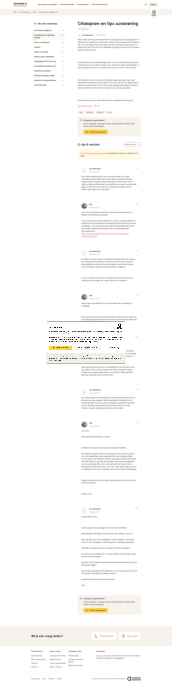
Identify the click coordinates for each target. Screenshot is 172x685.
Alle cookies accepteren (60, 348)
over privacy (57, 360)
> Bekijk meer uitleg (113, 348)
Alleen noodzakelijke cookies (87, 348)
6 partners (73, 331)
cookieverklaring (58, 356)
